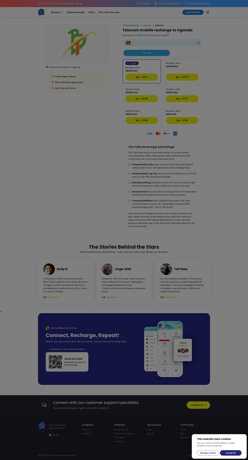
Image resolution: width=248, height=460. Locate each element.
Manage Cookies (208, 453)
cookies (207, 443)
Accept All (231, 453)
